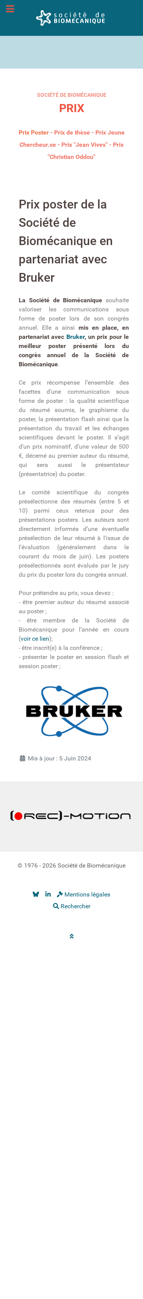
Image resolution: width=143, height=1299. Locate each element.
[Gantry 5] (72, 17)
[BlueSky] (35, 894)
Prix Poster (34, 132)
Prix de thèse (72, 132)
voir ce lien (35, 638)
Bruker (75, 336)
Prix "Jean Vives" (84, 144)
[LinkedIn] (48, 894)
